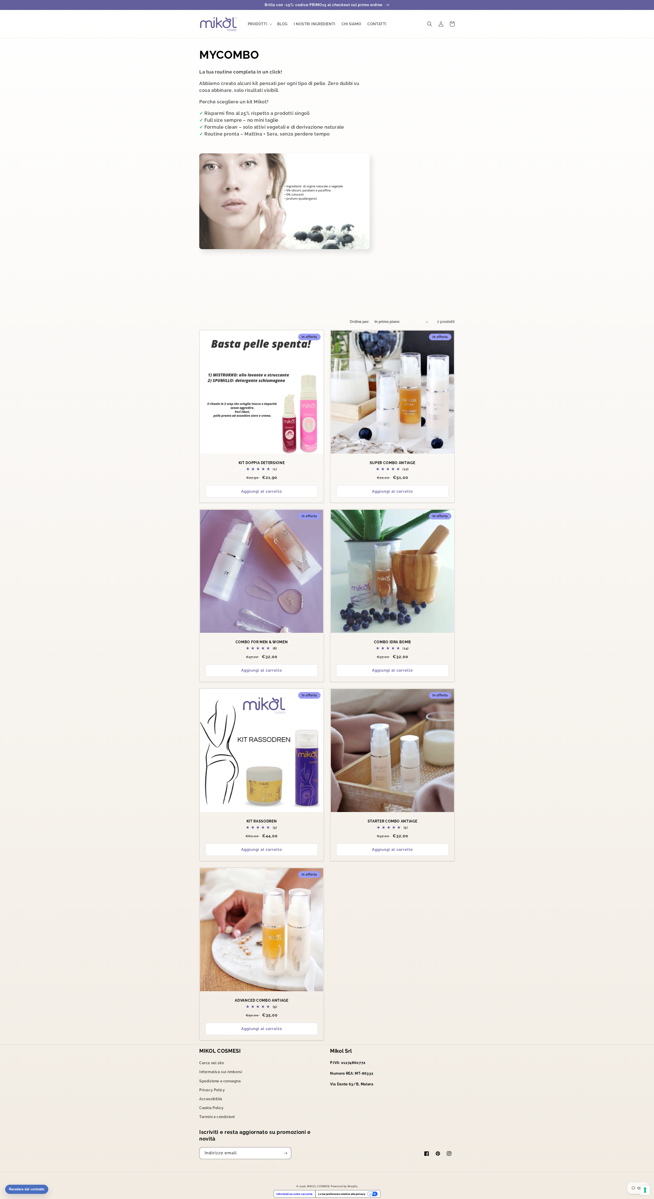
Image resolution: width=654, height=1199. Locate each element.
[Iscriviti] (285, 1153)
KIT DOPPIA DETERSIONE (262, 463)
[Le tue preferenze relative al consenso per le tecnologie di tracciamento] (645, 1190)
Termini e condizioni (217, 1117)
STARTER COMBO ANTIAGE (392, 821)
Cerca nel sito (211, 1063)
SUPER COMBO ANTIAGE (392, 463)
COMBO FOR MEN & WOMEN (262, 642)
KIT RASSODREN (262, 821)
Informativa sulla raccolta (294, 1193)
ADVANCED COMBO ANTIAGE (261, 1000)
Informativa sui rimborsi (220, 1072)
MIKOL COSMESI (318, 1186)
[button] (259, 24)
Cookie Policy (211, 1108)
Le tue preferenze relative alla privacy (341, 1193)
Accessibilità (210, 1099)
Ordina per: (359, 322)
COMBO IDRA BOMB (392, 642)
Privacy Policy (212, 1090)
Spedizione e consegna (220, 1081)
